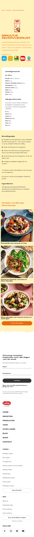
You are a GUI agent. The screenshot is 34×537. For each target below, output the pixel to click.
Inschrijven (17, 380)
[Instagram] (11, 531)
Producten (8, 10)
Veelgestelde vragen (8, 505)
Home (3, 10)
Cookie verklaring (7, 513)
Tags (5, 425)
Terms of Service (15, 393)
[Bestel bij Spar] (29, 58)
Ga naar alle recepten (17, 323)
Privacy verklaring (7, 509)
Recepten (8, 416)
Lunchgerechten (7, 461)
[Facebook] (5, 531)
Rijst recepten (6, 457)
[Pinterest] (17, 531)
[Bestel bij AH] (4, 58)
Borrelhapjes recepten (8, 485)
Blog (5, 433)
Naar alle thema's (17, 490)
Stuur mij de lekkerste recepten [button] (17, 517)
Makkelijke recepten (8, 453)
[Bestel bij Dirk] (22, 58)
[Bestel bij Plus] (16, 58)
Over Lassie (9, 429)
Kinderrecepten (7, 473)
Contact (7, 442)
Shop (5, 438)
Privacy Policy (6, 393)
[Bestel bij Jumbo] (10, 58)
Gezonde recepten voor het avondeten (13, 465)
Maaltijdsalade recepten (9, 477)
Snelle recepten (7, 481)
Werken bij (5, 501)
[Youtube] (23, 531)
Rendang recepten (7, 469)
